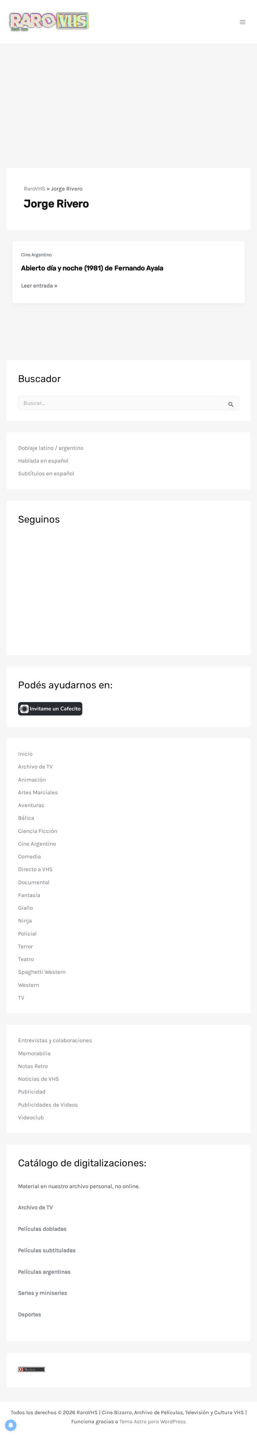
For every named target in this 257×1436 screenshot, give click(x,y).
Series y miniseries (42, 1292)
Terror (25, 946)
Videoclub (31, 1117)
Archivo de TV (35, 766)
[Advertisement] (128, 95)
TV (21, 997)
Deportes (29, 1314)
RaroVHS (34, 188)
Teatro (26, 959)
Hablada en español (43, 460)
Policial (27, 933)
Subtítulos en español (46, 473)
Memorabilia (34, 1053)
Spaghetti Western (42, 971)
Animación (32, 779)
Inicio (25, 753)
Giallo (25, 907)
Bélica (26, 817)
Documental (34, 882)
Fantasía (29, 895)
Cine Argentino (36, 255)
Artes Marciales (38, 792)
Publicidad (32, 1091)
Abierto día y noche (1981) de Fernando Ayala (92, 268)
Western (28, 984)
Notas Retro (33, 1066)
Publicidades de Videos (48, 1104)
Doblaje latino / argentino (50, 447)
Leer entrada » (39, 286)
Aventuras (31, 805)
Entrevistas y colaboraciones (55, 1040)
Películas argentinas (44, 1271)
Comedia (29, 856)
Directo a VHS (35, 869)
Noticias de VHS (38, 1078)
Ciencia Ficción (37, 831)
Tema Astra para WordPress (152, 1421)
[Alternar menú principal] (243, 22)
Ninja (25, 920)
